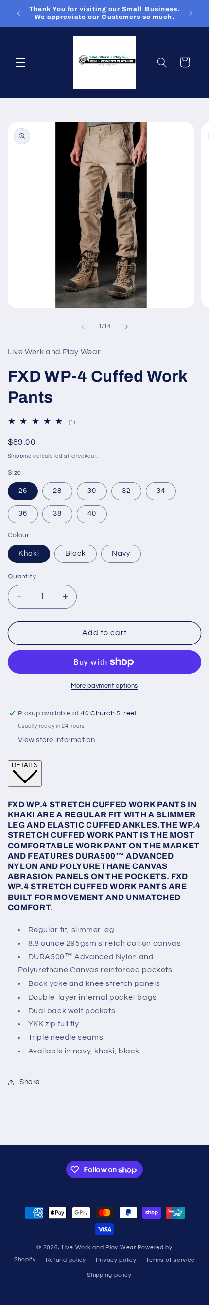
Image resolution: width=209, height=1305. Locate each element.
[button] (20, 62)
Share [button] (29, 1081)
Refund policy (66, 1260)
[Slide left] (82, 327)
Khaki (28, 553)
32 (126, 490)
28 (57, 490)
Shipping (20, 455)
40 (91, 513)
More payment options (104, 686)
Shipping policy (109, 1275)
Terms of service (170, 1260)
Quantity (22, 576)
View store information (56, 740)
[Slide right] (126, 327)
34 (161, 490)
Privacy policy (116, 1260)
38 (57, 513)
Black (75, 553)
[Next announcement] (190, 13)
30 (91, 490)
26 (22, 490)
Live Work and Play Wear (99, 1247)
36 (22, 513)
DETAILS (25, 765)
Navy (121, 553)
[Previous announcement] (18, 13)
